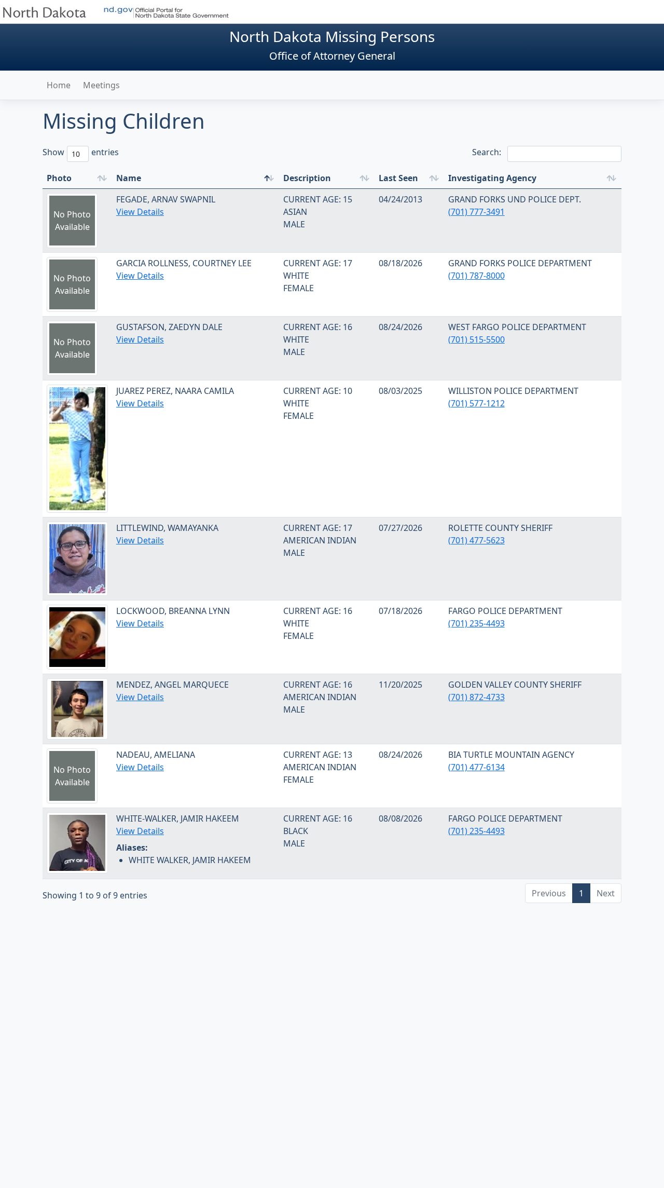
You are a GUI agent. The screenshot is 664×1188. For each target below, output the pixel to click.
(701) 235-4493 (476, 623)
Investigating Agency (492, 178)
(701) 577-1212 (476, 403)
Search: (486, 152)
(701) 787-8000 (476, 275)
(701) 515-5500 (476, 339)
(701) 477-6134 (476, 767)
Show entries (74, 152)
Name (128, 178)
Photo (59, 178)
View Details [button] (140, 211)
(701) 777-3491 (476, 211)
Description (307, 178)
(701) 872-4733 (476, 697)
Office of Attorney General (332, 56)
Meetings (101, 85)
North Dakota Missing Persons (332, 36)
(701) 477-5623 (476, 540)
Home (59, 85)
